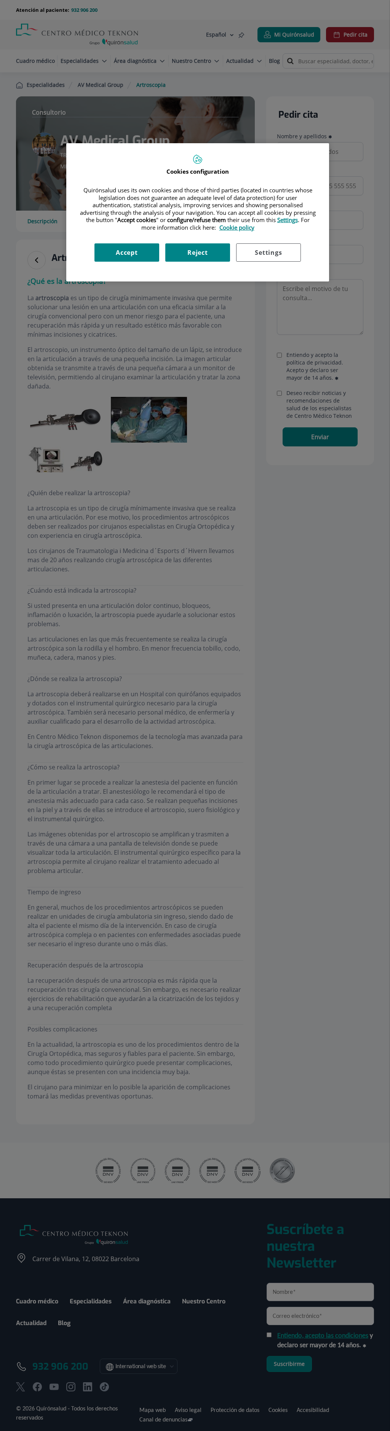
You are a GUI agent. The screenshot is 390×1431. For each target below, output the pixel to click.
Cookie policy (236, 227)
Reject (197, 252)
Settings (268, 252)
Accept (127, 252)
